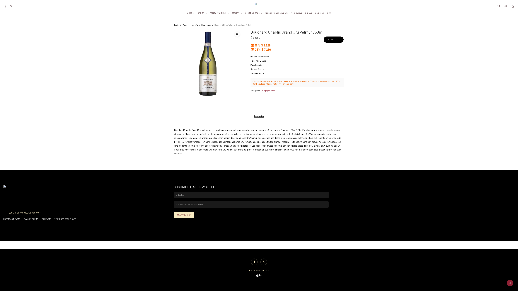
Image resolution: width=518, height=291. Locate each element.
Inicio (176, 25)
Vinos (185, 25)
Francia (194, 25)
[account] (505, 6)
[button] (237, 34)
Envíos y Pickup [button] (31, 219)
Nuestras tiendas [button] (11, 219)
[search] (498, 6)
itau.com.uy (380, 192)
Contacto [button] (46, 219)
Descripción (259, 116)
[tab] (259, 116)
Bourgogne (206, 25)
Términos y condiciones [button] (65, 219)
